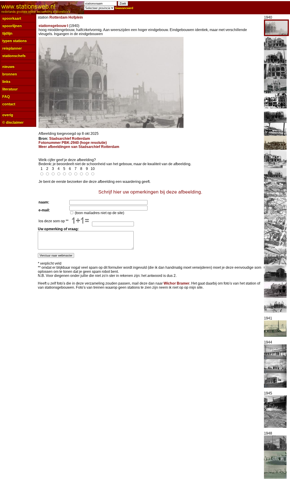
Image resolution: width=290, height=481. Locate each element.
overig (7, 115)
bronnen (9, 74)
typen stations (14, 41)
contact (8, 104)
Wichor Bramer (176, 283)
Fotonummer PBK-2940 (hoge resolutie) (73, 143)
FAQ (6, 97)
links (6, 82)
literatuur (10, 89)
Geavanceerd (124, 8)
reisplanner (12, 48)
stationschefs (14, 56)
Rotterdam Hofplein (66, 17)
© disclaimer (13, 122)
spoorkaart (11, 18)
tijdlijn (7, 33)
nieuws (8, 67)
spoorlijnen (12, 26)
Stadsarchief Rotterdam (69, 138)
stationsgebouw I (53, 26)
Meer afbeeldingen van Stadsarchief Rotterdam (79, 147)
